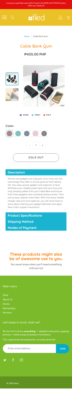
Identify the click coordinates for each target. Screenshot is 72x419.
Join (63, 348)
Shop (5, 295)
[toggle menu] (4, 17)
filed (16, 383)
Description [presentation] (16, 172)
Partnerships (9, 308)
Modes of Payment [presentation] (22, 228)
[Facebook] (13, 360)
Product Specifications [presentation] (25, 215)
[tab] (36, 172)
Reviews (7, 312)
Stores (6, 303)
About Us (7, 299)
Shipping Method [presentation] (20, 221)
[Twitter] (4, 360)
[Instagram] (21, 360)
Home (26, 36)
